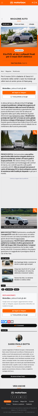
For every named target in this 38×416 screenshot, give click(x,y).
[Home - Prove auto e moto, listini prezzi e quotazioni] (18, 2)
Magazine (8, 71)
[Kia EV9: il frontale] (19, 140)
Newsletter (7, 401)
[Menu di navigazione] (2, 2)
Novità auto (6, 24)
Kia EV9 (16, 289)
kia (3, 289)
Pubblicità (29, 404)
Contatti (31, 401)
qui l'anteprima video (17, 116)
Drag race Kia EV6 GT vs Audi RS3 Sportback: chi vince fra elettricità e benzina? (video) (24, 271)
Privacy (8, 404)
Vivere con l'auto (19, 24)
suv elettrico (9, 289)
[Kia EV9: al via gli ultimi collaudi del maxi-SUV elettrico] (19, 218)
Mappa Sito (23, 401)
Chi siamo (15, 401)
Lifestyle (31, 24)
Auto (2, 71)
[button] (12, 397)
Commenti (20, 325)
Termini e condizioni (18, 404)
